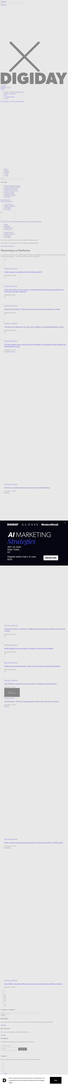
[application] (34, 1080)
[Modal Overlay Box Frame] (34, 543)
